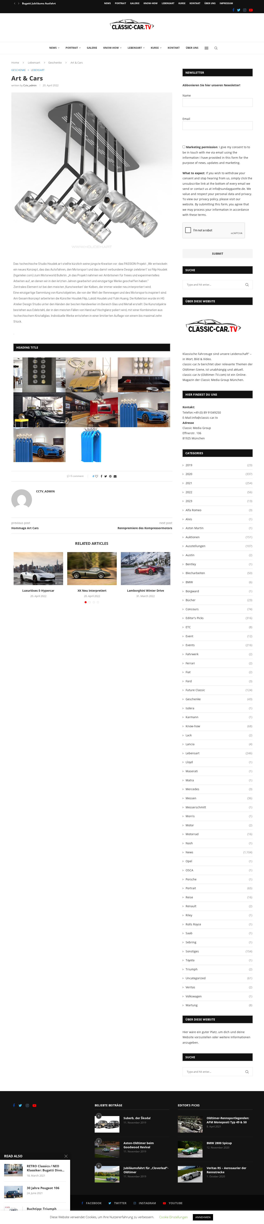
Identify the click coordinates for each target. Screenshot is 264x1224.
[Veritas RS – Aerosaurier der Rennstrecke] (190, 1174)
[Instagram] (244, 10)
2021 (219, 483)
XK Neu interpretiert (92, 590)
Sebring (219, 942)
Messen (219, 798)
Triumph (219, 969)
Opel (219, 861)
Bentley (219, 564)
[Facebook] (233, 10)
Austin (219, 555)
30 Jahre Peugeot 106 (43, 1188)
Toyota (219, 960)
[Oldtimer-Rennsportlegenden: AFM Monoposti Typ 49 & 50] (190, 1124)
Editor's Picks (219, 618)
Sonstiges (219, 951)
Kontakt (195, 3)
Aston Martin (219, 528)
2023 (219, 501)
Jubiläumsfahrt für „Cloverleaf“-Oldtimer (146, 1170)
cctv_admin (30, 85)
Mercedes (219, 789)
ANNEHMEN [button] (203, 1217)
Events (219, 645)
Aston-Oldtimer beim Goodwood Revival (139, 1145)
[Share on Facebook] (101, 476)
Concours (219, 609)
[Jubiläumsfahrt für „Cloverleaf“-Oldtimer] (107, 1174)
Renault (219, 906)
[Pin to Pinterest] (110, 476)
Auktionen (219, 537)
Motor (219, 825)
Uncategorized (219, 978)
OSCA (219, 870)
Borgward (219, 591)
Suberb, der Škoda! (137, 1118)
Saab (219, 933)
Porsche (219, 879)
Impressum (226, 3)
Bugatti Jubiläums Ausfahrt (39, 3)
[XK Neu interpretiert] (92, 568)
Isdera (219, 708)
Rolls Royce (219, 924)
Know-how (151, 3)
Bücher (219, 600)
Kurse (181, 3)
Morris (219, 816)
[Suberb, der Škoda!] (107, 1124)
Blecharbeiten (219, 573)
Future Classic (219, 690)
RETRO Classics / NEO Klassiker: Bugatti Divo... (45, 1168)
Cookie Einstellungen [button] (173, 1217)
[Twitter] (238, 10)
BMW (219, 582)
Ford (219, 681)
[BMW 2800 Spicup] (190, 1149)
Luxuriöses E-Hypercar (38, 590)
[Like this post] (96, 476)
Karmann (219, 717)
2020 (219, 474)
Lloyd (219, 762)
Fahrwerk (219, 654)
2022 (219, 492)
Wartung (219, 1005)
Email (186, 119)
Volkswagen (219, 996)
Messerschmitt (219, 807)
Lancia (219, 744)
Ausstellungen (219, 546)
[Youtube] (251, 10)
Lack (219, 735)
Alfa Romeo (219, 510)
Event (219, 636)
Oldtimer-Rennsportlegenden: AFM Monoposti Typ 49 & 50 (228, 1120)
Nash (219, 843)
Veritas (219, 987)
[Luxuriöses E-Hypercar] (38, 568)
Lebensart (168, 3)
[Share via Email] (115, 476)
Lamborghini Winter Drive (145, 590)
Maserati (219, 771)
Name (187, 95)
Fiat (219, 672)
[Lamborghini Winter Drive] (145, 568)
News (107, 3)
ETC (219, 627)
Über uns (210, 3)
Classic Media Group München (222, 380)
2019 (219, 465)
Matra (219, 780)
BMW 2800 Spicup (219, 1143)
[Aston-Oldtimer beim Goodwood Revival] (107, 1149)
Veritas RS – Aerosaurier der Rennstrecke (226, 1170)
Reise (219, 897)
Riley (219, 915)
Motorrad (219, 834)
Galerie (134, 3)
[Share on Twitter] (105, 476)
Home (15, 62)
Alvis (219, 519)
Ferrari (219, 663)
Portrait (120, 3)
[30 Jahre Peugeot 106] (13, 1192)
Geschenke (55, 62)
